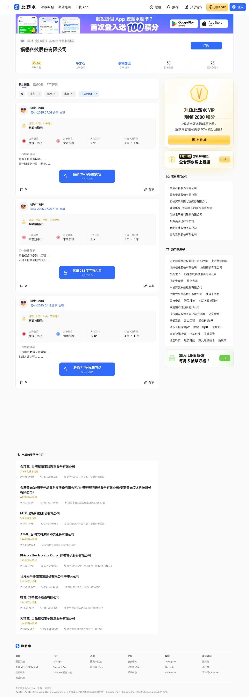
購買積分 (20, 672)
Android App (60, 666)
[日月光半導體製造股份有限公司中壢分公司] (87, 581)
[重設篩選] (22, 94)
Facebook (170, 672)
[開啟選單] (7, 7)
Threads (169, 666)
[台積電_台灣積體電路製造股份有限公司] (87, 471)
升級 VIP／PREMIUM (27, 666)
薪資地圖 (20, 677)
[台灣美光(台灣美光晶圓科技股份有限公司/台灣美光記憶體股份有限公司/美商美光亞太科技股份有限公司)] (87, 495)
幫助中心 (132, 672)
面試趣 (205, 661)
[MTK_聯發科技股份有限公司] (87, 518)
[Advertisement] (87, 419)
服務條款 (132, 661)
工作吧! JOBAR (210, 672)
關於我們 (20, 661)
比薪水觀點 (96, 661)
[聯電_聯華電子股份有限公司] (87, 602)
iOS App (57, 661)
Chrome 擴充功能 (62, 672)
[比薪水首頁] (23, 646)
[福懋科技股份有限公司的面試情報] (212, 65)
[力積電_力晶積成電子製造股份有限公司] (87, 623)
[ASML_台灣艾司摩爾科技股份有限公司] (87, 539)
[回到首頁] (22, 41)
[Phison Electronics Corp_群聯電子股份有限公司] (87, 560)
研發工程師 (37, 107)
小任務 (205, 666)
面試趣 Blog (96, 666)
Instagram (170, 661)
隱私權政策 (133, 666)
